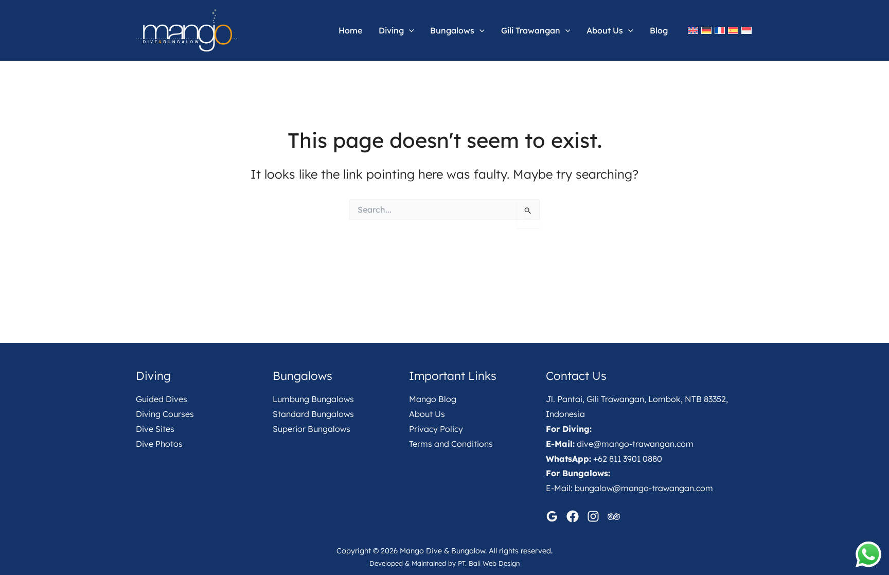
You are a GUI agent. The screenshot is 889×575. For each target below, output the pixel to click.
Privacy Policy (436, 429)
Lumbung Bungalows (313, 399)
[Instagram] (593, 516)
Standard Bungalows (313, 414)
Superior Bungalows (311, 429)
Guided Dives (161, 399)
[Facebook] (572, 516)
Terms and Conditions (451, 444)
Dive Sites (155, 429)
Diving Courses (165, 414)
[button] (409, 30)
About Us (427, 414)
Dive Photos (159, 444)
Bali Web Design (494, 563)
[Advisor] (614, 516)
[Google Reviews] (552, 516)
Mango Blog (432, 399)
